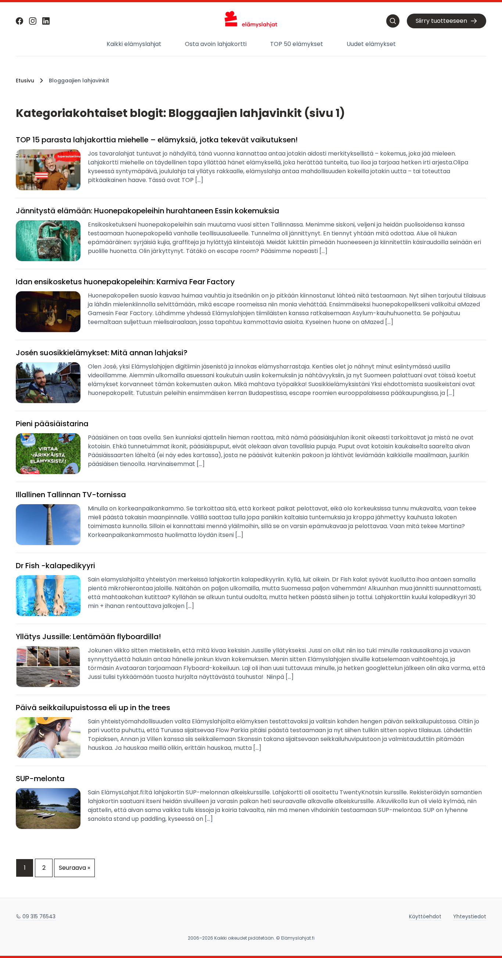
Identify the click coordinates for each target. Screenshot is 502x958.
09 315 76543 (38, 916)
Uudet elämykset (371, 44)
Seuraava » (74, 867)
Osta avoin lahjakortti (216, 44)
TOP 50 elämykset (296, 44)
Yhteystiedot (469, 916)
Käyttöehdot (425, 916)
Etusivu (25, 80)
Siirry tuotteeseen (441, 21)
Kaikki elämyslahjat (134, 44)
